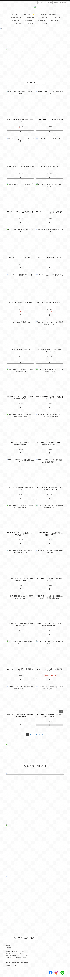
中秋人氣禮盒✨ (29, 14)
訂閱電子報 (9, 947)
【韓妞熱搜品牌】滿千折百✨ (50, 14)
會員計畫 (30, 23)
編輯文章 (54, 20)
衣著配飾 (56, 17)
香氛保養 (28, 20)
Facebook (43, 23)
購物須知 (8, 945)
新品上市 (14, 14)
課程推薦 (18, 23)
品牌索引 (41, 20)
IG (53, 23)
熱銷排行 (30, 17)
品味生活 (15, 20)
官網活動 (43, 17)
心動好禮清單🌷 (15, 17)
